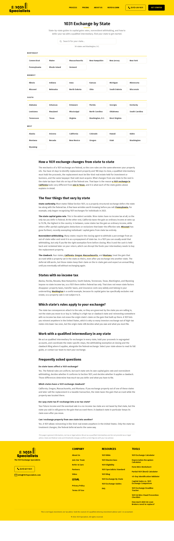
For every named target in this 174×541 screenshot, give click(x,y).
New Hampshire (96, 60)
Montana (33, 140)
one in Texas (79, 185)
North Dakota (75, 89)
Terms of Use (78, 490)
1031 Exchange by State (112, 479)
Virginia (72, 118)
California (73, 134)
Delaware (73, 105)
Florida (92, 105)
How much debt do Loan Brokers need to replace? (143, 503)
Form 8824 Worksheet (141, 467)
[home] (19, 8)
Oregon (92, 140)
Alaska (32, 134)
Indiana (52, 83)
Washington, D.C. (97, 118)
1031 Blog (106, 474)
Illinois (32, 83)
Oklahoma (114, 111)
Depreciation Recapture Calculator (142, 461)
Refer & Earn (78, 465)
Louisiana (33, 111)
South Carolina (136, 111)
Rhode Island (55, 67)
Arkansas (53, 105)
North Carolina (96, 111)
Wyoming (33, 147)
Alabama (33, 105)
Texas (52, 118)
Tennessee (34, 118)
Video (74, 474)
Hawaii (113, 134)
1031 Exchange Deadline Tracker (142, 489)
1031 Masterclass (109, 460)
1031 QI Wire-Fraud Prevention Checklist (145, 496)
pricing (85, 8)
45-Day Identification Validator (145, 476)
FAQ (103, 488)
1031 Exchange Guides (112, 484)
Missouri (33, 89)
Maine (52, 60)
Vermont (73, 67)
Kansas (92, 83)
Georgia (113, 105)
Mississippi (74, 111)
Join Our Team (78, 460)
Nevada (52, 140)
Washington (135, 140)
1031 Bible (106, 455)
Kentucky (134, 105)
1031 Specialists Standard (113, 469)
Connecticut (34, 60)
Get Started (156, 8)
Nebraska (53, 89)
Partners (76, 469)
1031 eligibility (108, 465)
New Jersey (115, 60)
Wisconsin (134, 89)
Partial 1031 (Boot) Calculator (145, 472)
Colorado (93, 134)
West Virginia (115, 118)
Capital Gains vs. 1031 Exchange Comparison (142, 482)
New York (134, 60)
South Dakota (116, 89)
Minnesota (134, 83)
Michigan (114, 83)
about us (98, 8)
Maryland (53, 111)
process (73, 8)
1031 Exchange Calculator (143, 455)
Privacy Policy (78, 486)
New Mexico (74, 140)
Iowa (71, 83)
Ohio (91, 89)
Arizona (52, 134)
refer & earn (113, 8)
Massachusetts (76, 60)
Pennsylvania (35, 67)
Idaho (132, 134)
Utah (112, 140)
